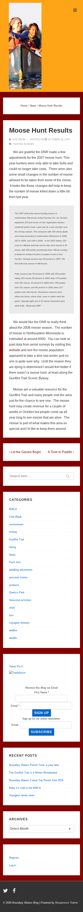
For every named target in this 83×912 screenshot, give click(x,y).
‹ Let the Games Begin (25, 452)
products (14, 585)
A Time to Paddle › (61, 452)
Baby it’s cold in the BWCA (25, 787)
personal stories (18, 577)
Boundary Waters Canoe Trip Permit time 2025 (36, 780)
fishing (13, 531)
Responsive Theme (66, 902)
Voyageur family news (22, 795)
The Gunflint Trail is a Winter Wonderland (33, 772)
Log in (12, 865)
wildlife (13, 638)
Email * (15, 705)
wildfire (13, 630)
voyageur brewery (19, 622)
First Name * (41, 692)
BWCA (13, 509)
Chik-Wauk (15, 516)
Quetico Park (16, 592)
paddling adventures (20, 569)
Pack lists (15, 562)
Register (14, 857)
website (14, 350)
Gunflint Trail (16, 539)
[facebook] (15, 892)
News (30, 144)
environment (16, 524)
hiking (12, 547)
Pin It (20, 666)
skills (12, 607)
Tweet (12, 666)
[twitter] (6, 892)
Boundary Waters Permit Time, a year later (34, 765)
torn (11, 615)
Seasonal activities (20, 600)
